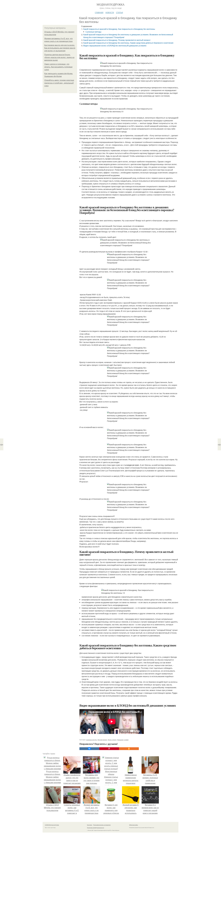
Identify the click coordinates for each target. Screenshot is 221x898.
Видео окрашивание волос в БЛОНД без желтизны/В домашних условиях (114, 45)
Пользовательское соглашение (102, 825)
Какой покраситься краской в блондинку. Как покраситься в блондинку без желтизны (119, 29)
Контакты (89, 825)
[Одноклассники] (129, 748)
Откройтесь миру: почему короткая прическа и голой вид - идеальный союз (59, 83)
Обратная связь (133, 825)
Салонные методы (93, 31)
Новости (109, 12)
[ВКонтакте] (89, 748)
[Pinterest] (109, 748)
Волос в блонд (112, 740)
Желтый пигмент (102, 740)
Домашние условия (122, 740)
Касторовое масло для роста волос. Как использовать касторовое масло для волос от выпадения (59, 48)
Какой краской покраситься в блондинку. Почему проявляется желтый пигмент (116, 40)
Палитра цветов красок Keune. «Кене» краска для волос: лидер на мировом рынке (59, 57)
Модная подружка (110, 4)
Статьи (119, 12)
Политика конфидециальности (95, 827)
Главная (99, 12)
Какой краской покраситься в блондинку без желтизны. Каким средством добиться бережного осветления (128, 42)
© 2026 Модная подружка (52, 825)
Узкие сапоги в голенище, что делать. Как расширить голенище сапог (58, 67)
